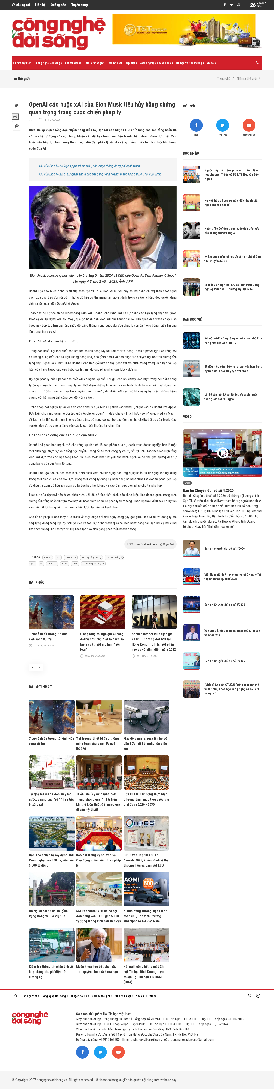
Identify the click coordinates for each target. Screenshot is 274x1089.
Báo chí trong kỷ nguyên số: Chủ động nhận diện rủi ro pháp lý (98, 860)
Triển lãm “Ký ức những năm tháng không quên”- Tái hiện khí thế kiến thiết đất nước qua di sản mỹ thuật (98, 802)
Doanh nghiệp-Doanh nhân (155, 63)
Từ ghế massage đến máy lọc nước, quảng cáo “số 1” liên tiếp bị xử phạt (51, 799)
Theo (150, 544)
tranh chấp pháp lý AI (93, 563)
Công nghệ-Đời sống (48, 63)
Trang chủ (223, 79)
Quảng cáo (58, 5)
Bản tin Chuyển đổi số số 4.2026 (208, 490)
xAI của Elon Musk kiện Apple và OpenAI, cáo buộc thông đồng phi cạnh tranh (89, 166)
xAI (58, 557)
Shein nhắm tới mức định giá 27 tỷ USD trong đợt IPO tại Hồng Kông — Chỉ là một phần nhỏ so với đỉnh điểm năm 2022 (154, 642)
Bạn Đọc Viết (29, 996)
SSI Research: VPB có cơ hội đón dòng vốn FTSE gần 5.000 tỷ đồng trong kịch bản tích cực (99, 916)
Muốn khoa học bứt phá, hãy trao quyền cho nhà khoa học (97, 969)
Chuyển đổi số (73, 63)
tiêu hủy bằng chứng (91, 557)
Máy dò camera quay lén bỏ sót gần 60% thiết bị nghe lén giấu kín (146, 743)
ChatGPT (52, 563)
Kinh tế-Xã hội (123, 996)
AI (41, 563)
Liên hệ (40, 5)
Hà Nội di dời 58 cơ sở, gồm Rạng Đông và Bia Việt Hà (48, 913)
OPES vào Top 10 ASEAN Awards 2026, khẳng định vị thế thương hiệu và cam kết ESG (146, 860)
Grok (75, 563)
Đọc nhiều (191, 153)
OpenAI (47, 557)
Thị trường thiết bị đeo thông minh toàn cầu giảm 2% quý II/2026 (97, 743)
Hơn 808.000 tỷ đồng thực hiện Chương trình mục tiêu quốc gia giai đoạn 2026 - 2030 (146, 799)
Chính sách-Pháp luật (122, 63)
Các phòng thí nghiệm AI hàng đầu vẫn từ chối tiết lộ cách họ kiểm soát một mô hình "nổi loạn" (102, 642)
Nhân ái (140, 996)
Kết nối (189, 106)
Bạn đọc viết (193, 319)
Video (210, 63)
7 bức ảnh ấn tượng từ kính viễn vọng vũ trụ (48, 636)
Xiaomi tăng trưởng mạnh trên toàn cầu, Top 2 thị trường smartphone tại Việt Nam (145, 916)
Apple (64, 563)
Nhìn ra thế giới (95, 63)
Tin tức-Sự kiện (22, 63)
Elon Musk (71, 557)
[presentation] (32, 667)
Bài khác (37, 582)
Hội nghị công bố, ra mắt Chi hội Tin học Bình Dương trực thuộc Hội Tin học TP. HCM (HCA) (144, 974)
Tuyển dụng (79, 5)
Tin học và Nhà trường (189, 63)
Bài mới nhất (40, 687)
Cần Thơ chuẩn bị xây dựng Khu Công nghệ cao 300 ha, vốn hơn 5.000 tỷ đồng (51, 860)
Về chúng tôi (21, 5)
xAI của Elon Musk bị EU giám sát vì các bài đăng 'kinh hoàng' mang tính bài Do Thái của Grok (100, 174)
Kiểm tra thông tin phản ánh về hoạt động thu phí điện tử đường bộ (51, 972)
